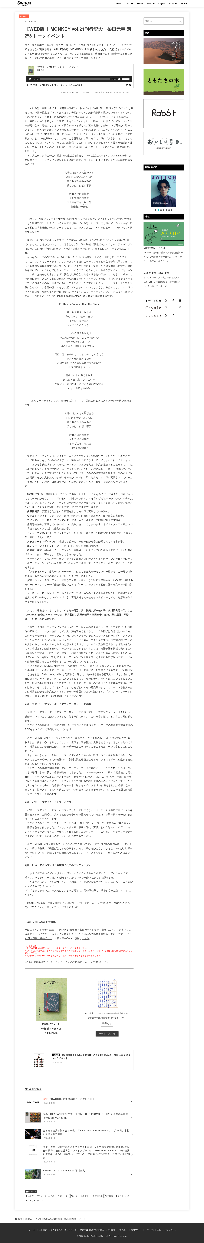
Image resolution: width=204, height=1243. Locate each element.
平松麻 (110, 1196)
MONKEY (173, 3)
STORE (129, 3)
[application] (79, 79)
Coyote (161, 3)
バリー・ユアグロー (81, 1196)
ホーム (32, 1230)
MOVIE (184, 3)
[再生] (30, 79)
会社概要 (43, 1230)
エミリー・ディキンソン (38, 1200)
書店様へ (123, 1230)
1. (54, 85)
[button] (155, 210)
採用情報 (112, 1230)
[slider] (126, 78)
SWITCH (151, 3)
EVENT (140, 3)
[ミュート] (119, 79)
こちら (85, 938)
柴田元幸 (98, 1196)
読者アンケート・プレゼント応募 (146, 1230)
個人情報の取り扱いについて (63, 1230)
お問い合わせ (171, 1230)
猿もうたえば (123, 1196)
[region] (164, 193)
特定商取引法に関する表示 (92, 1230)
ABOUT (119, 3)
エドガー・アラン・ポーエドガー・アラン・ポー (48, 1196)
